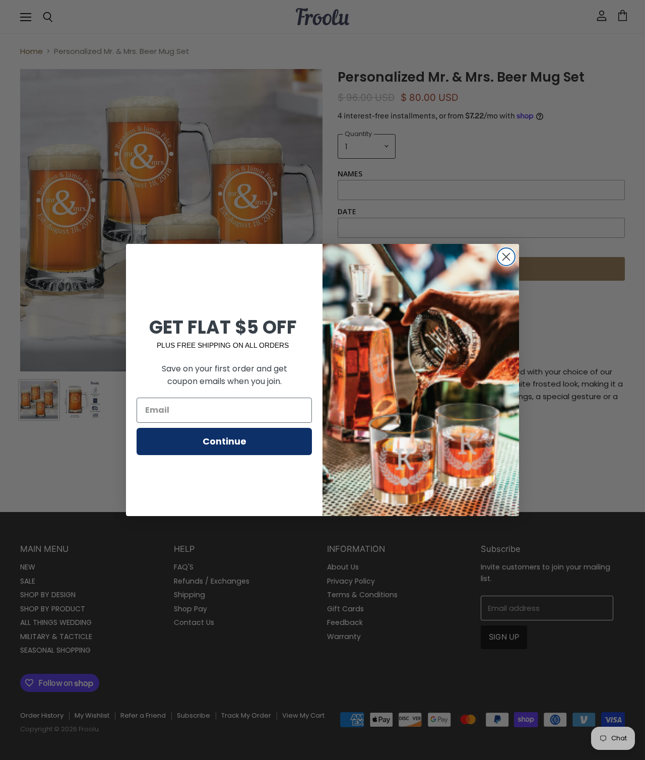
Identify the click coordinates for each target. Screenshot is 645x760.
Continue (224, 441)
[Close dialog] (506, 257)
